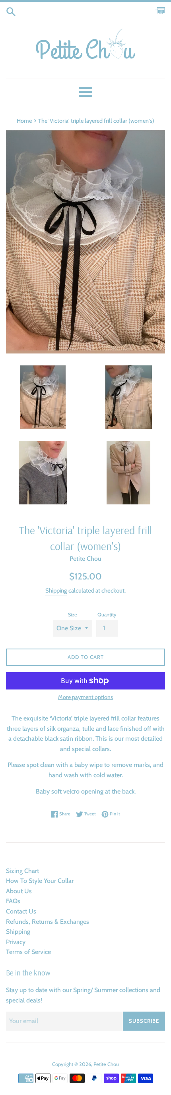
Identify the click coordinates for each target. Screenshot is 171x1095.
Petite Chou (106, 1064)
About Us (19, 891)
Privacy (15, 942)
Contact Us (21, 911)
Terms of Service (28, 952)
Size (72, 615)
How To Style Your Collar (40, 880)
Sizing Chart (22, 871)
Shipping (56, 590)
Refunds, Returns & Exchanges (47, 921)
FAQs (13, 901)
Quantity (107, 615)
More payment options (85, 697)
